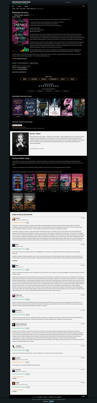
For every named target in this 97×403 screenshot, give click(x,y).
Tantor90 (18, 370)
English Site (59, 397)
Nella (17, 244)
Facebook (45, 397)
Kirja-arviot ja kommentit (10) (19, 72)
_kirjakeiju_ (19, 346)
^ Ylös (83, 396)
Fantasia (14, 63)
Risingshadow (21, 3)
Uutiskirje (40, 397)
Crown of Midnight (21, 67)
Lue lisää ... (15, 260)
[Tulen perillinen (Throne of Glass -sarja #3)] (33, 15)
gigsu (17, 265)
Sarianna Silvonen (23, 69)
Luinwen (18, 358)
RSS (55, 397)
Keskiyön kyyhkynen (21, 324)
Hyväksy (51, 401)
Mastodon (51, 397)
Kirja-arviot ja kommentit (22, 214)
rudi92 (17, 383)
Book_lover (18, 310)
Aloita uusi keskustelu (17, 125)
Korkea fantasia (34, 63)
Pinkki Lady (19, 295)
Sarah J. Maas (16, 17)
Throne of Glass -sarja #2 (21, 15)
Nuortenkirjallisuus (23, 63)
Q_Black (18, 218)
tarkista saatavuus (22, 58)
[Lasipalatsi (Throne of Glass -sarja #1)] (12, 15)
